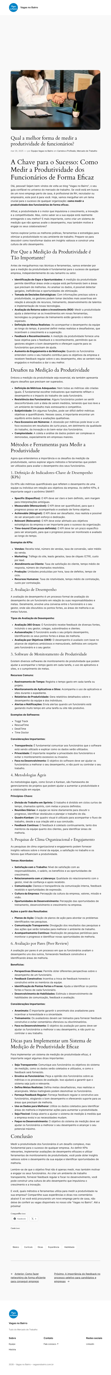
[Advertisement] (55, 38)
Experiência (53, 1247)
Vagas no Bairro (29, 7)
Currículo (28, 1247)
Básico (16, 1247)
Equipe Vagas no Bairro (42, 151)
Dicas (40, 1247)
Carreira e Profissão (66, 151)
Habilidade (69, 1247)
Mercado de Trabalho (87, 151)
